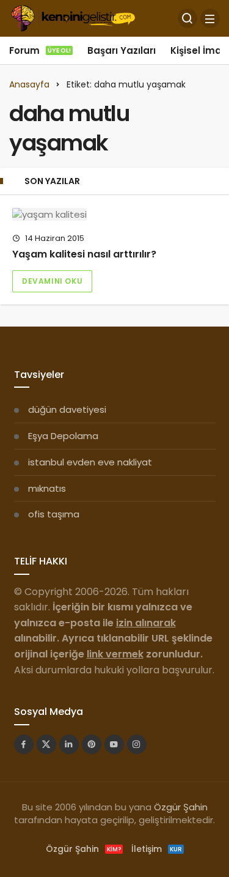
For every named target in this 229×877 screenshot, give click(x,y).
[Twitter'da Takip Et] (46, 744)
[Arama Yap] (187, 18)
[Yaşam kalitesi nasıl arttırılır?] (114, 214)
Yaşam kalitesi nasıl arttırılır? (84, 254)
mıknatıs (47, 488)
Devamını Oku (52, 281)
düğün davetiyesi (67, 409)
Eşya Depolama (63, 435)
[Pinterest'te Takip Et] (91, 744)
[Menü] (210, 18)
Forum (40, 50)
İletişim (156, 849)
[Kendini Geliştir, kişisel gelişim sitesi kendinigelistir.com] (73, 17)
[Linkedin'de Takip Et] (69, 744)
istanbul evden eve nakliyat (90, 462)
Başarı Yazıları (121, 50)
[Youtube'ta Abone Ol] (114, 744)
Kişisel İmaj (197, 50)
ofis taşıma (53, 514)
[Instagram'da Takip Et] (137, 744)
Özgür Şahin (181, 807)
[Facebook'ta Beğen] (24, 744)
